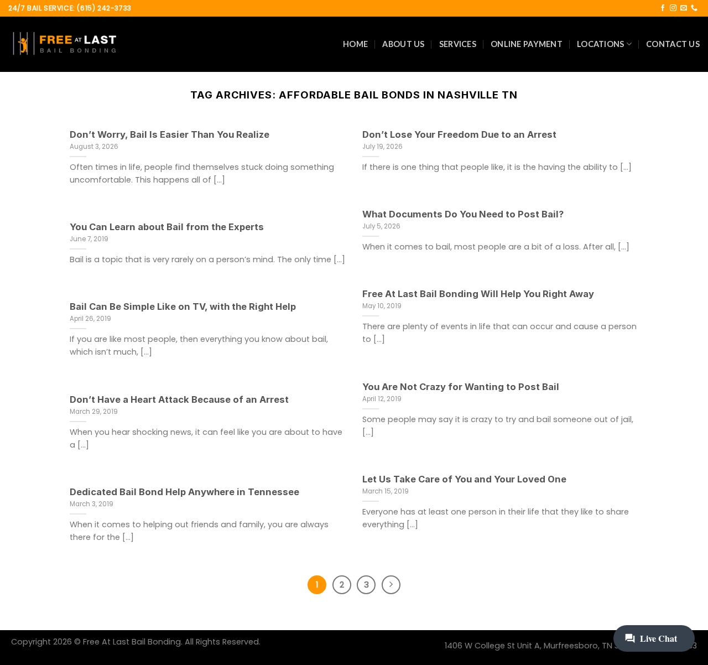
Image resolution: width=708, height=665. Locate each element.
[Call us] (694, 8)
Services (457, 44)
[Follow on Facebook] (662, 8)
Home (355, 44)
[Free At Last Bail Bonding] (63, 44)
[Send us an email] (683, 8)
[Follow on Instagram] (673, 8)
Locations (600, 44)
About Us (403, 44)
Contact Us (673, 44)
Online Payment (527, 44)
